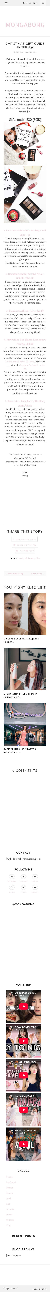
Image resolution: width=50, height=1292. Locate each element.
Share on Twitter (27, 545)
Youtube (35, 881)
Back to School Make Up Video (19, 361)
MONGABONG (25, 24)
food (8, 1198)
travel (9, 1214)
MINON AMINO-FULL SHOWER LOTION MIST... (20, 696)
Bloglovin (35, 892)
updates (10, 1220)
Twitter (23, 892)
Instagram (12, 881)
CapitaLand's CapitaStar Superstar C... (20, 751)
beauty (21, 558)
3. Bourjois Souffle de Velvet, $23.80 (25, 311)
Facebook (23, 881)
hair (8, 1204)
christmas (29, 558)
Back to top (39, 1289)
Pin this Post (27, 551)
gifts (37, 558)
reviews (10, 1209)
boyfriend (11, 1182)
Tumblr (12, 892)
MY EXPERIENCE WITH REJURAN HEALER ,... (21, 640)
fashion (9, 1187)
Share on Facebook (26, 539)
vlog (8, 1225)
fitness (9, 1193)
